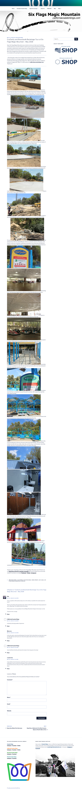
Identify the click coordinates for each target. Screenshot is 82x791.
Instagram (33, 573)
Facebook (23, 573)
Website (9, 710)
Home (13, 8)
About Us (43, 8)
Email (9, 704)
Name (9, 697)
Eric (8, 596)
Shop (59, 8)
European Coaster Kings (22, 8)
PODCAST (49, 8)
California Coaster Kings (13, 619)
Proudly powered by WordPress (13, 788)
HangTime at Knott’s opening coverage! (18, 571)
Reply (8, 614)
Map (55, 8)
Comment (10, 679)
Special (23, 581)
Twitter (28, 573)
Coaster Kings (19, 37)
